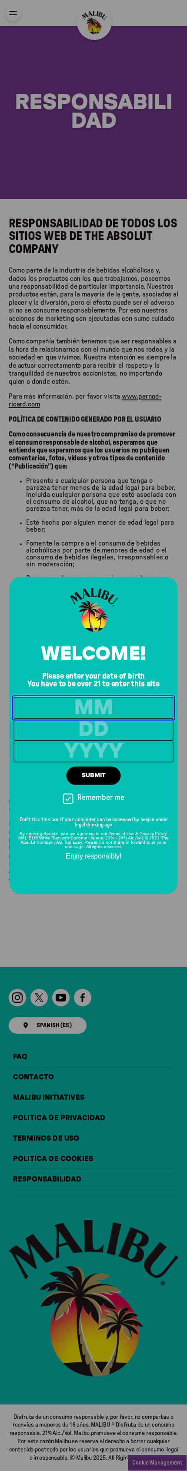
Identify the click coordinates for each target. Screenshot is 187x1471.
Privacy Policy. (153, 834)
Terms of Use (121, 834)
